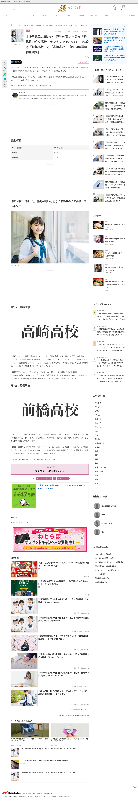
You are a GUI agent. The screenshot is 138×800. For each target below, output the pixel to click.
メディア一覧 (6, 796)
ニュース (19, 15)
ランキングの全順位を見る (49, 470)
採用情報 (61, 796)
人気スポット (99, 443)
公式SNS (14, 796)
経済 (96, 479)
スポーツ (98, 419)
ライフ (97, 435)
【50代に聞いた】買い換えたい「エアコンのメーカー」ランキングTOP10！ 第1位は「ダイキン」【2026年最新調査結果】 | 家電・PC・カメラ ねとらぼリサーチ (111, 350)
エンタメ (31, 15)
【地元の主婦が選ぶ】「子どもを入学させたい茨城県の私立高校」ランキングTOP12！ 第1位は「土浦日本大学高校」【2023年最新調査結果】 (116, 82)
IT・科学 (98, 403)
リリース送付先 (99, 574)
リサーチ (119, 15)
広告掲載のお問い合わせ (102, 578)
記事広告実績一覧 (100, 582)
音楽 (96, 483)
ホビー (97, 431)
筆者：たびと (23, 92)
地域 (69, 15)
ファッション (99, 427)
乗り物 (97, 439)
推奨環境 (67, 796)
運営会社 (54, 796)
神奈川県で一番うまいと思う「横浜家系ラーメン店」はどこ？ (115, 284)
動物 (106, 15)
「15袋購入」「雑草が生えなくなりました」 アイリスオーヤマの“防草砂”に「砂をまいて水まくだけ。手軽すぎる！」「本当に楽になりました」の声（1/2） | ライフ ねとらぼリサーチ (111, 381)
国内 (96, 455)
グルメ (56, 15)
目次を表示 (83, 62)
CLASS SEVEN (106, 523)
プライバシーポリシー (40, 796)
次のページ (62, 478)
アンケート (98, 216)
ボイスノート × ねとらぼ (21, 522)
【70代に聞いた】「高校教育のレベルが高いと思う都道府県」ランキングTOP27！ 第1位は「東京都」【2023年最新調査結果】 (115, 174)
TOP (6, 15)
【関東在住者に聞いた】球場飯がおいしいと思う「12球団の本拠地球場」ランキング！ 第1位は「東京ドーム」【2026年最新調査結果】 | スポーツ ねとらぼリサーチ (111, 319)
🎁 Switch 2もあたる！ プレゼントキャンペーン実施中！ (16, 1)
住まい (81, 15)
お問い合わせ (28, 796)
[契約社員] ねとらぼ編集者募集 (104, 566)
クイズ (44, 15)
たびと (87, 57)
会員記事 (132, 15)
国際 (96, 459)
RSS (49, 796)
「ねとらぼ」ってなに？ (102, 554)
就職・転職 (99, 471)
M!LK (103, 515)
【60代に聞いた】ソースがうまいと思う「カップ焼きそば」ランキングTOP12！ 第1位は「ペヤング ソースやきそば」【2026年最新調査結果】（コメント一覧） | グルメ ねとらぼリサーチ (111, 366)
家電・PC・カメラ (101, 467)
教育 (96, 475)
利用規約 (134, 787)
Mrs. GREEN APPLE (108, 506)
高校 (27, 31)
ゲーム (97, 415)
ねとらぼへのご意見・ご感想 (103, 558)
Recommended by (76, 709)
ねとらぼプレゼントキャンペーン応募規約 (108, 562)
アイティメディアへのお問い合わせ (106, 570)
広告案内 (20, 796)
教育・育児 (94, 15)
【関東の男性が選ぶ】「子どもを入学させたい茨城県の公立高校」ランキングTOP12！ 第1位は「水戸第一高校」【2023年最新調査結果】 (116, 135)
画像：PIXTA (17, 44)
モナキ (103, 532)
